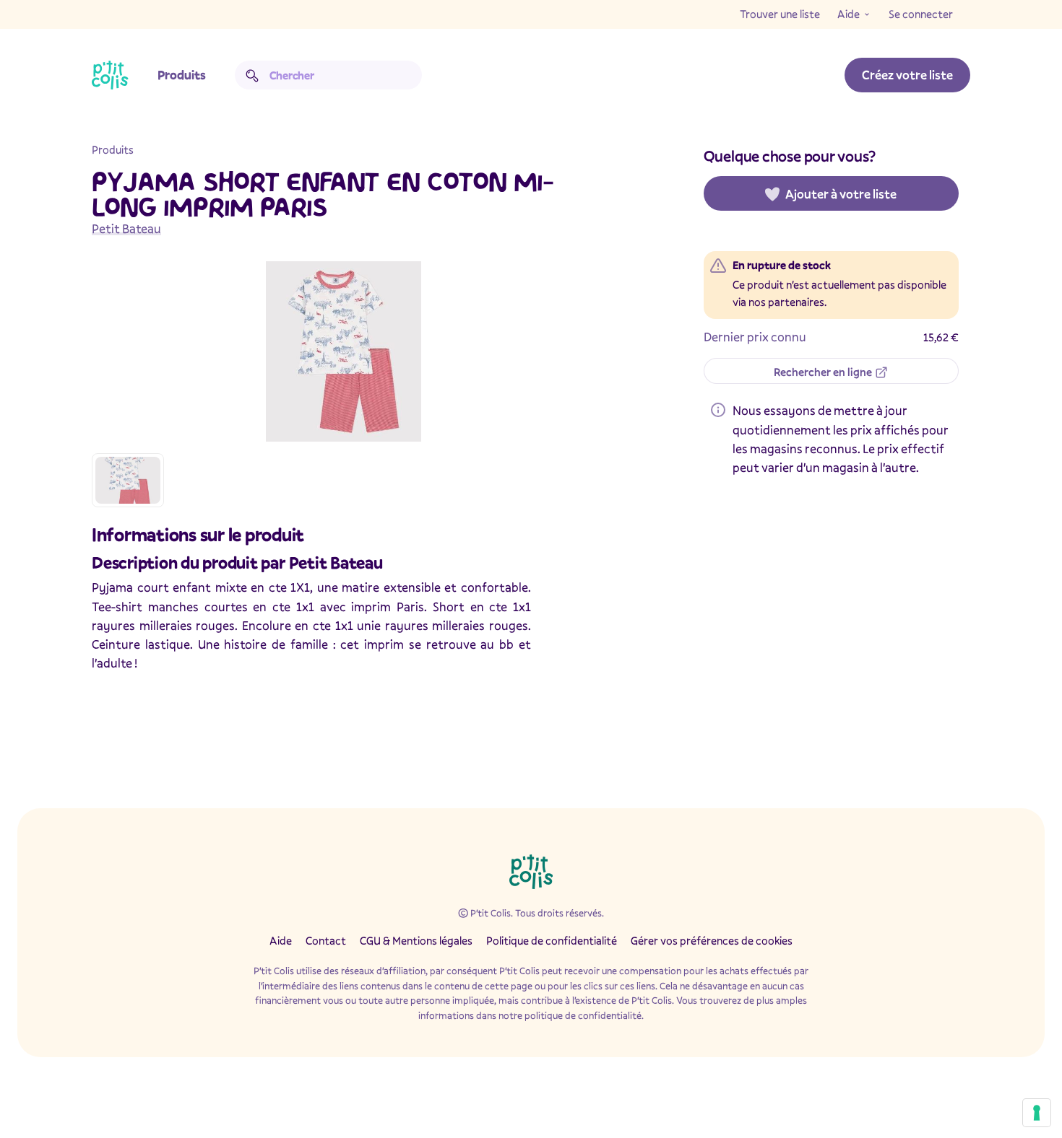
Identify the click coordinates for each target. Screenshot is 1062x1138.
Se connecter (921, 13)
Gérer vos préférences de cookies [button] (712, 940)
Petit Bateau (126, 228)
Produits (181, 74)
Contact (326, 940)
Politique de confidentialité (551, 940)
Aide (848, 13)
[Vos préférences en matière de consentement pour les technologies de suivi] (1036, 1112)
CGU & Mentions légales (416, 940)
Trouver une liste (780, 13)
